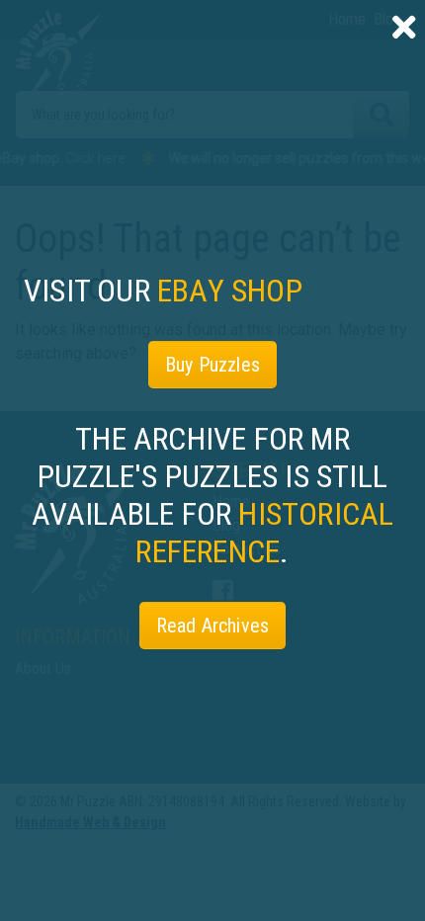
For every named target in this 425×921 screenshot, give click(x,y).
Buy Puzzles (212, 365)
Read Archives (213, 625)
